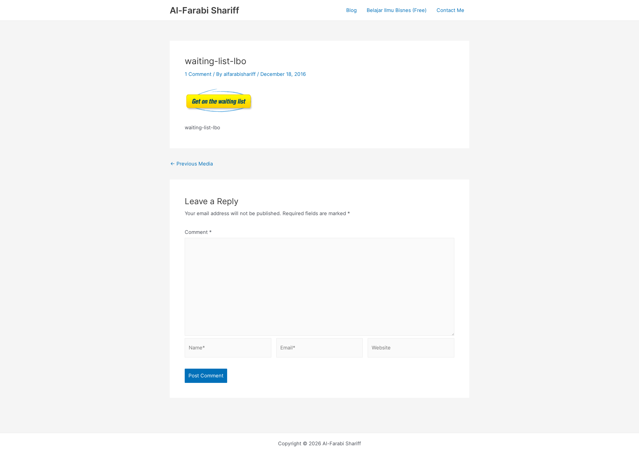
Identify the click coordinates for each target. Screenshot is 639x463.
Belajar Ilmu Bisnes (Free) (397, 10)
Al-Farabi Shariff (204, 10)
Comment (198, 232)
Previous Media (191, 163)
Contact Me (450, 10)
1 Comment (198, 74)
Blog (351, 10)
